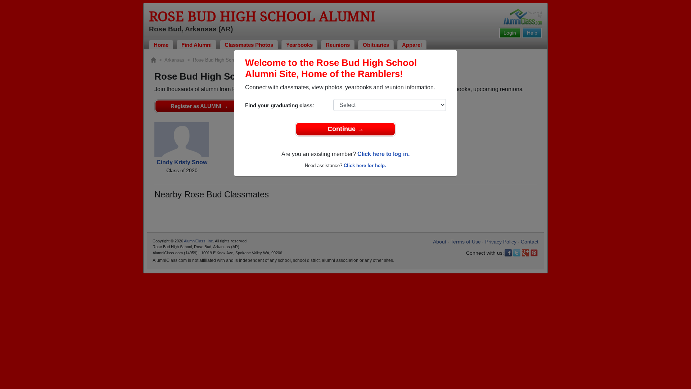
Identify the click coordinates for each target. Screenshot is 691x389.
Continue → (346, 129)
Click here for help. (365, 165)
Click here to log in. (383, 154)
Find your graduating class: (279, 105)
